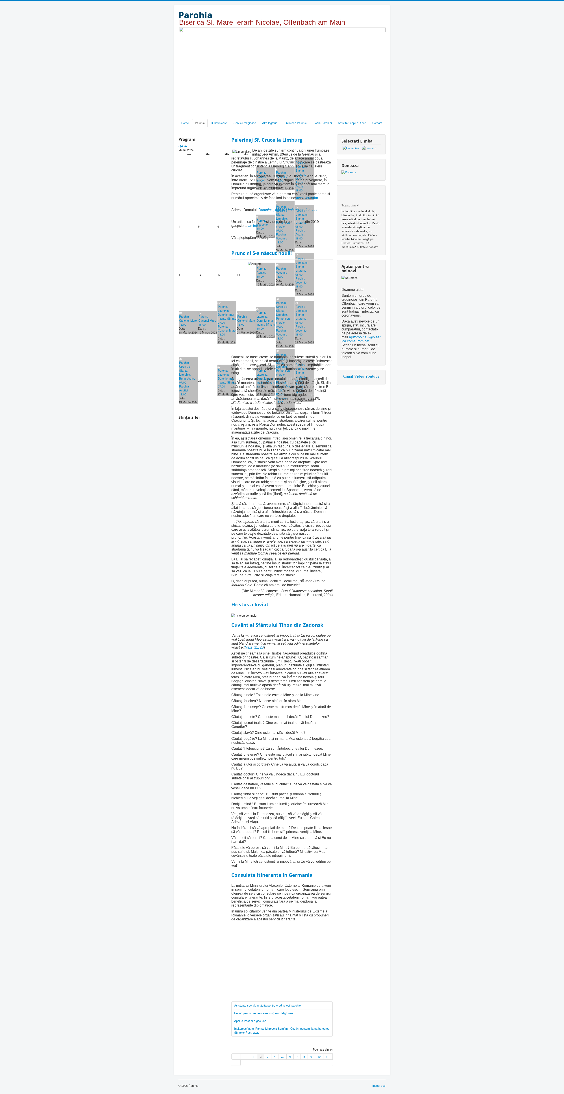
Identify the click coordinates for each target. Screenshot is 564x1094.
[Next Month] (186, 146)
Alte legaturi (269, 123)
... (282, 1056)
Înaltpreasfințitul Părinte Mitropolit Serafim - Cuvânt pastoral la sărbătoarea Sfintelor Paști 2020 (281, 1030)
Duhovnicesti (219, 123)
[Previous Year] (179, 146)
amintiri (254, 226)
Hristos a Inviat (250, 604)
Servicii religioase (245, 123)
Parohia (200, 123)
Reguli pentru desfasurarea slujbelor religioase (263, 1013)
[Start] (236, 1056)
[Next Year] (184, 146)
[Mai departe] (328, 1056)
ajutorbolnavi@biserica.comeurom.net (360, 339)
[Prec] (245, 1056)
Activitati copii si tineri (352, 123)
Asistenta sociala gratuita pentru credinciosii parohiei (267, 1005)
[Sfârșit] (236, 1063)
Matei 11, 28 (254, 647)
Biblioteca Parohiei (295, 123)
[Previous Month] (182, 146)
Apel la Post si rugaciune (250, 1021)
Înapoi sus (379, 1085)
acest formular (307, 198)
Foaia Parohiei (323, 123)
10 (319, 1056)
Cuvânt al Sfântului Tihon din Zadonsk (277, 624)
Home (185, 123)
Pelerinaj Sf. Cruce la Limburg (266, 139)
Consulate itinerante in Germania (271, 874)
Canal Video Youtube (361, 376)
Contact (377, 123)
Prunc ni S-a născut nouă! (261, 253)
